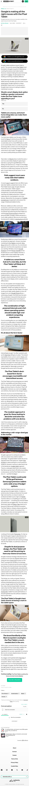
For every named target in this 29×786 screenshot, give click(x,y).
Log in (22, 704)
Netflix (24, 389)
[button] (14, 1)
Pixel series (17, 534)
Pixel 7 (15, 474)
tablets (10, 75)
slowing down (19, 219)
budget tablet (15, 466)
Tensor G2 (13, 560)
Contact (14, 751)
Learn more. (24, 6)
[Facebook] (1, 770)
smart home (4, 83)
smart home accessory (11, 213)
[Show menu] (1, 1)
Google (2, 687)
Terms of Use (14, 759)
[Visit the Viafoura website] (25, 740)
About (14, 748)
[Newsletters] (22, 770)
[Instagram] (6, 770)
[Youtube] (12, 770)
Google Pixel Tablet (7, 687)
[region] (14, 722)
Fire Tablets (12, 243)
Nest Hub (7, 355)
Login (26, 1)
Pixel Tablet (20, 67)
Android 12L (4, 591)
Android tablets (10, 8)
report (8, 183)
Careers (15, 755)
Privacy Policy (14, 762)
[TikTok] (27, 770)
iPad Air (11, 159)
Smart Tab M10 (16, 250)
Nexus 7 (8, 139)
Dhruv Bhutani (5, 23)
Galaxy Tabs (16, 504)
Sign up (25, 704)
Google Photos (15, 293)
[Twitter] (17, 770)
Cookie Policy (14, 766)
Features (3, 685)
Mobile (2, 8)
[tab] (5, 714)
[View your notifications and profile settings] (26, 714)
